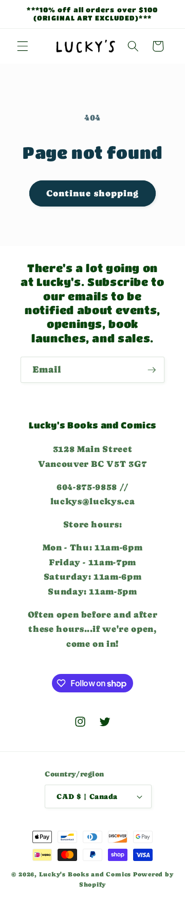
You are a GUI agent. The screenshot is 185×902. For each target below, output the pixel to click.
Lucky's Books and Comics (85, 874)
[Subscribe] (151, 370)
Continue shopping (92, 193)
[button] (22, 46)
